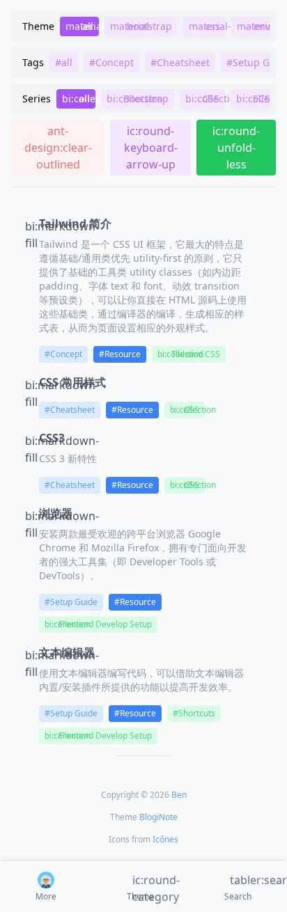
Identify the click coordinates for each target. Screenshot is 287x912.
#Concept (63, 354)
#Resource (120, 354)
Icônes (165, 839)
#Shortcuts (194, 713)
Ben (179, 795)
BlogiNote (158, 817)
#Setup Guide (71, 602)
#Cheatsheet (70, 410)
